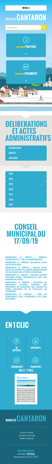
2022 (11, 189)
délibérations (15, 148)
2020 (11, 199)
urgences (35, 347)
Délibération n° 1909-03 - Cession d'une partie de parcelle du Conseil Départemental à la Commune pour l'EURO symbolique (26, 269)
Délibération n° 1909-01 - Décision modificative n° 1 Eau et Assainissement (26, 258)
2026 (11, 173)
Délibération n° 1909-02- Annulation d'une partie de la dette (26, 263)
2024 (11, 204)
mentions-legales (26, 450)
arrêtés (12, 153)
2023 (11, 184)
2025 (11, 178)
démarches (17, 366)
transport (35, 366)
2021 (11, 194)
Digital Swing (32, 456)
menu (25, 8)
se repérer (16, 349)
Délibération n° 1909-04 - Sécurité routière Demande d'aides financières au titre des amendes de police (26, 276)
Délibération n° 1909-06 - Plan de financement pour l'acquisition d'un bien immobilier (26, 296)
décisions (13, 158)
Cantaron (26, 17)
